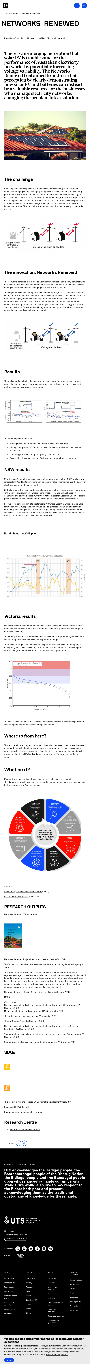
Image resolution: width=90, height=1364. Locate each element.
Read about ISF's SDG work (16, 1107)
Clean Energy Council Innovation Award (22, 891)
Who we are (52, 1278)
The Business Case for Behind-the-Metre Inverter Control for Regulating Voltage (41, 964)
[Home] (3, 13)
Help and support (76, 1284)
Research (29, 1287)
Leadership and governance (53, 1321)
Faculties (51, 1283)
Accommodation (10, 1313)
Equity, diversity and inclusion (55, 1304)
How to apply (9, 1291)
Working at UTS (75, 1302)
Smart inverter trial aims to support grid (22, 1042)
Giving (28, 1313)
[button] (18, 1143)
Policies (72, 1293)
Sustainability (53, 1294)
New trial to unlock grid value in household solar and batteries (33, 1005)
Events (28, 1296)
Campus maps (9, 1309)
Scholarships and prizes (10, 1297)
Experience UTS (32, 1300)
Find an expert (31, 1278)
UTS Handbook (75, 1306)
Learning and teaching (53, 1288)
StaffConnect (75, 1297)
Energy (7, 1112)
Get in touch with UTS (15, 1239)
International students (9, 1304)
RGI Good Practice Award (16, 896)
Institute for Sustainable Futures (27, 1112)
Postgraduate (9, 1287)
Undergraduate (9, 1283)
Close (9, 1360)
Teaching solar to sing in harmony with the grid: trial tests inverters (35, 1034)
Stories (28, 1304)
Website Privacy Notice (57, 1354)
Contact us (74, 1310)
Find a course (9, 1278)
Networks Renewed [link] (31, 13)
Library (72, 1289)
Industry (29, 1283)
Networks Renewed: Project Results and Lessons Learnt (30, 959)
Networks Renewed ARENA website (20, 914)
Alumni (28, 1309)
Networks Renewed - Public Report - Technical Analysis (30, 992)
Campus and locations (52, 1310)
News (28, 1291)
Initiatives (51, 1298)
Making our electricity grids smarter (21, 1011)
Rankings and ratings (56, 1316)
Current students (76, 1280)
